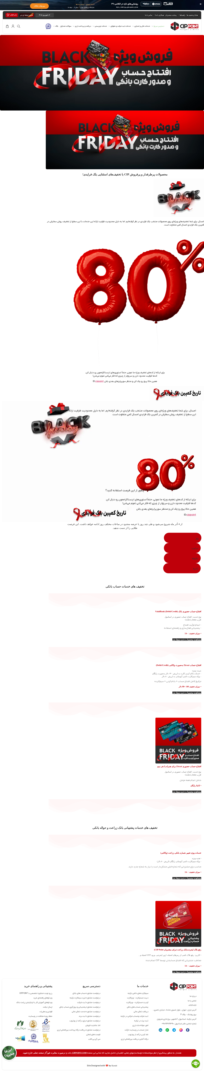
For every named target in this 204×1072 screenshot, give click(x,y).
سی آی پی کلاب (94, 1039)
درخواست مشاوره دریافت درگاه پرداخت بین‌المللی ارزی (78, 1030)
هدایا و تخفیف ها (192, 15)
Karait (114, 1066)
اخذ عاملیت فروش (92, 1025)
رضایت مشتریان (171, 15)
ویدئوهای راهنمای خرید (42, 998)
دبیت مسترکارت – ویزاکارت (137, 998)
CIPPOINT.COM (79, 1053)
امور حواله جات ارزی (140, 1025)
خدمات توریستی (101, 26)
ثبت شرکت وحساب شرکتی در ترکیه (134, 1016)
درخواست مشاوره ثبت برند (89, 1016)
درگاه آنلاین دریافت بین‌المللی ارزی (134, 1039)
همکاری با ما (159, 15)
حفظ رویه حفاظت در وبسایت (40, 1016)
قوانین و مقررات (46, 1011)
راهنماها (182, 15)
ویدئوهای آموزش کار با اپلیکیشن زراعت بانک (34, 1002)
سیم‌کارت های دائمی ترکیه (138, 993)
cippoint (99, 381)
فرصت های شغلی (93, 1034)
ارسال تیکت (47, 1007)
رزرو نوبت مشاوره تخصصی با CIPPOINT (35, 993)
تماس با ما (148, 15)
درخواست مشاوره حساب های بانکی (86, 993)
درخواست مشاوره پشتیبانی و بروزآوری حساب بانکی (79, 1007)
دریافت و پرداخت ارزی (83, 26)
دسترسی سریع (159, 26)
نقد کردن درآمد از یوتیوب (138, 1034)
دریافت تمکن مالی (141, 1011)
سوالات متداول (65, 26)
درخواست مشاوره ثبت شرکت (88, 1002)
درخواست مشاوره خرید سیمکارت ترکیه (85, 998)
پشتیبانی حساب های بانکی (137, 1007)
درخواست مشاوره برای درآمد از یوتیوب (84, 1021)
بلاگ (56, 26)
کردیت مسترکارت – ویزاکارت (137, 1002)
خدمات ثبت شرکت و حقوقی (120, 26)
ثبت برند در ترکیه (141, 1021)
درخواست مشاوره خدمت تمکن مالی (86, 1011)
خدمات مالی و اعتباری (142, 26)
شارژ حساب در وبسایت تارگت (136, 1030)
